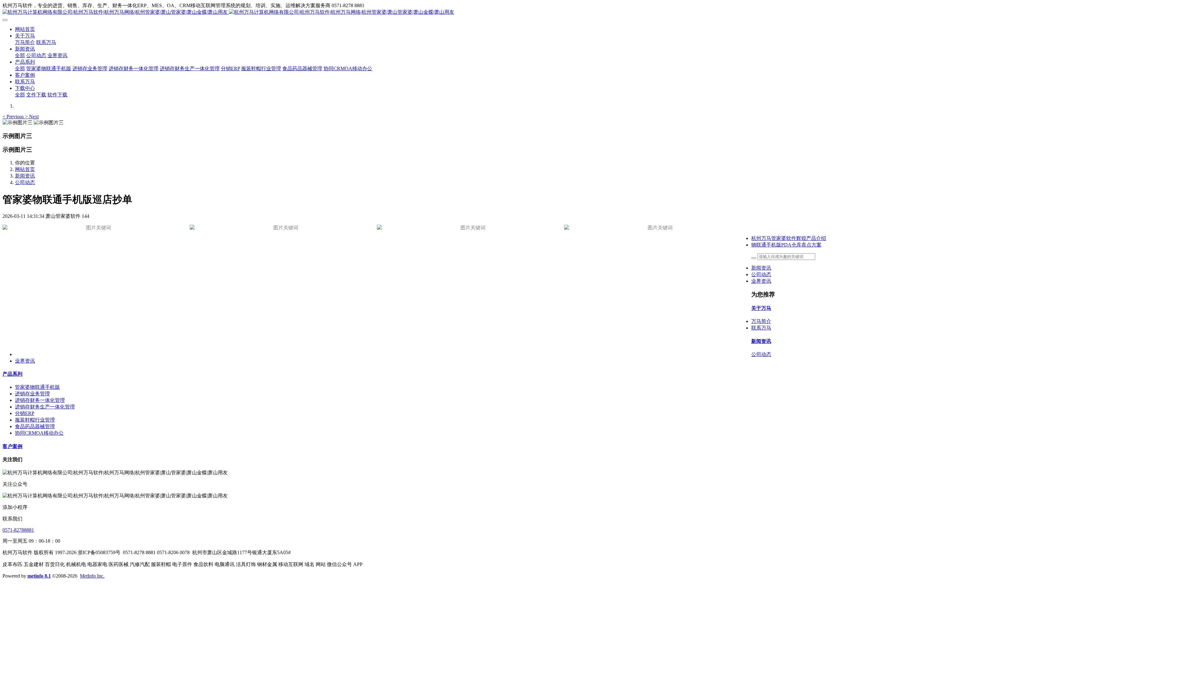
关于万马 (761, 308)
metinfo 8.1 (39, 576)
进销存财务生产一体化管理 (45, 406)
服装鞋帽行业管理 (35, 419)
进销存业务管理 (32, 393)
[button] (13, 116)
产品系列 (12, 374)
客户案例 (12, 446)
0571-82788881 (18, 530)
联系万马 (761, 327)
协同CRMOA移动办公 (39, 433)
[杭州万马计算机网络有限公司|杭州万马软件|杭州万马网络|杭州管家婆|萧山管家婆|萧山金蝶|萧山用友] (599, 12)
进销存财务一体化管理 (40, 400)
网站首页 (25, 29)
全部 (20, 55)
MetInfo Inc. (92, 576)
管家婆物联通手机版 (37, 387)
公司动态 (25, 182)
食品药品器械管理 (35, 426)
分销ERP (24, 413)
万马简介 (761, 321)
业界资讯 (761, 281)
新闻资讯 (25, 175)
